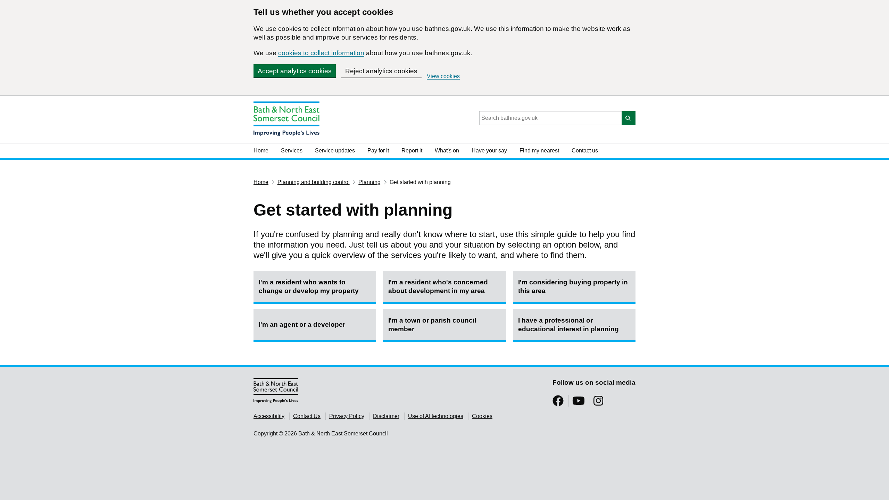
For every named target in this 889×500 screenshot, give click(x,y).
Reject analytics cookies (381, 71)
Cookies (482, 416)
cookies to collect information (321, 53)
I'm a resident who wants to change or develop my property (309, 286)
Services (291, 150)
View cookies (443, 76)
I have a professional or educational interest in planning (568, 325)
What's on (447, 150)
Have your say (489, 150)
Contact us (585, 150)
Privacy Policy (346, 416)
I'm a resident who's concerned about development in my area (438, 286)
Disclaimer (386, 416)
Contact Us (307, 416)
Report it (411, 150)
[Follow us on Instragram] (598, 403)
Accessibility (269, 416)
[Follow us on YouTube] (578, 403)
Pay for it (378, 150)
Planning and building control (313, 182)
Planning (369, 182)
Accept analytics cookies (295, 71)
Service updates (335, 150)
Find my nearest (539, 150)
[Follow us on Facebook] (558, 403)
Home (261, 150)
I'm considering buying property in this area (573, 286)
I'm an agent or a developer (302, 324)
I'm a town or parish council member (432, 325)
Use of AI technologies (435, 416)
